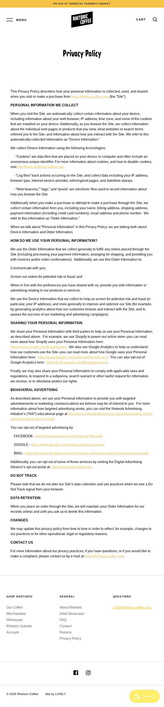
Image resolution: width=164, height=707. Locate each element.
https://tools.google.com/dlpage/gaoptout (76, 362)
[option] (82, 4)
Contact (65, 626)
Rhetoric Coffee (27, 694)
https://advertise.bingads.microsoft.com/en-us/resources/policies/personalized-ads (86, 453)
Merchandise (16, 613)
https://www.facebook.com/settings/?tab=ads (69, 436)
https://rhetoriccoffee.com (90, 96)
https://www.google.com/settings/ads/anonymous (68, 445)
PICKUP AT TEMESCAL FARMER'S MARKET (81, 3)
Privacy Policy (70, 638)
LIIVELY (60, 694)
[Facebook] (75, 673)
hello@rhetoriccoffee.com (104, 556)
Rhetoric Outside (19, 626)
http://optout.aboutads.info (71, 467)
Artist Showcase (72, 613)
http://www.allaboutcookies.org (40, 167)
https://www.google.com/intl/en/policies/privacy (73, 357)
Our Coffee (14, 607)
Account (12, 632)
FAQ (63, 620)
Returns (66, 632)
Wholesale (14, 620)
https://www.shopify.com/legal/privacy (38, 347)
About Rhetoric (71, 607)
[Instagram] (88, 673)
